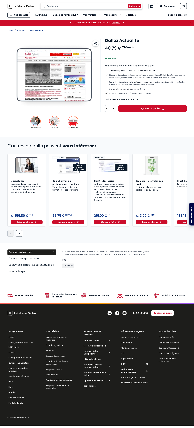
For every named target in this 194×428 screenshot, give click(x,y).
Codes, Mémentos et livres (21, 342)
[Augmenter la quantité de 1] (113, 108)
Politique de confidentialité (128, 370)
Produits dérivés (16, 403)
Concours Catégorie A (169, 342)
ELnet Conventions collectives (167, 360)
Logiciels (12, 392)
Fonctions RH (52, 374)
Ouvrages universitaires (19, 363)
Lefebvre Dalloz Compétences (91, 352)
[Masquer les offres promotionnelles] (191, 23)
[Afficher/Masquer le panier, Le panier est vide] (183, 6)
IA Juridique (41, 14)
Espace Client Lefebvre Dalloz (95, 374)
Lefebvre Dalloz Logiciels (95, 345)
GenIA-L (12, 337)
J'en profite (116, 23)
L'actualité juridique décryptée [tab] (24, 258)
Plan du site (126, 342)
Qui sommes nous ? (130, 337)
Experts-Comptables (55, 356)
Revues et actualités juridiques (18, 369)
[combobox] (91, 6)
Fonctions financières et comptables (57, 362)
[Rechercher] (133, 6)
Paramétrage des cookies (133, 377)
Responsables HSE (54, 369)
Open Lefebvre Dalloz (94, 380)
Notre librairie (90, 386)
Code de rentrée (166, 337)
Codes (12, 352)
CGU (123, 353)
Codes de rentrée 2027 (65, 14)
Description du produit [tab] (20, 252)
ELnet (11, 387)
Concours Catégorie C (169, 353)
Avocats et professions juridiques (56, 338)
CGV (123, 364)
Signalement (127, 358)
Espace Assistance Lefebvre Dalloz (93, 366)
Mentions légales (129, 348)
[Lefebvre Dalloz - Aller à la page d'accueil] (20, 6)
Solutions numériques (19, 376)
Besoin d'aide (175, 14)
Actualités (21, 30)
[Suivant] (19, 233)
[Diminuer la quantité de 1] (106, 108)
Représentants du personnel (59, 380)
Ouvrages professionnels (20, 357)
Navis (11, 381)
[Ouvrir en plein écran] (54, 75)
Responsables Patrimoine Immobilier (57, 386)
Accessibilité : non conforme (134, 382)
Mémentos (14, 347)
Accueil (10, 30)
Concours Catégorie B (169, 348)
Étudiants (130, 14)
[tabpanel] (124, 262)
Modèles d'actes (16, 397)
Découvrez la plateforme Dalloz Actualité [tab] (30, 264)
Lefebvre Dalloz (91, 340)
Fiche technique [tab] (17, 271)
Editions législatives (92, 359)
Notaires (50, 350)
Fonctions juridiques (55, 345)
